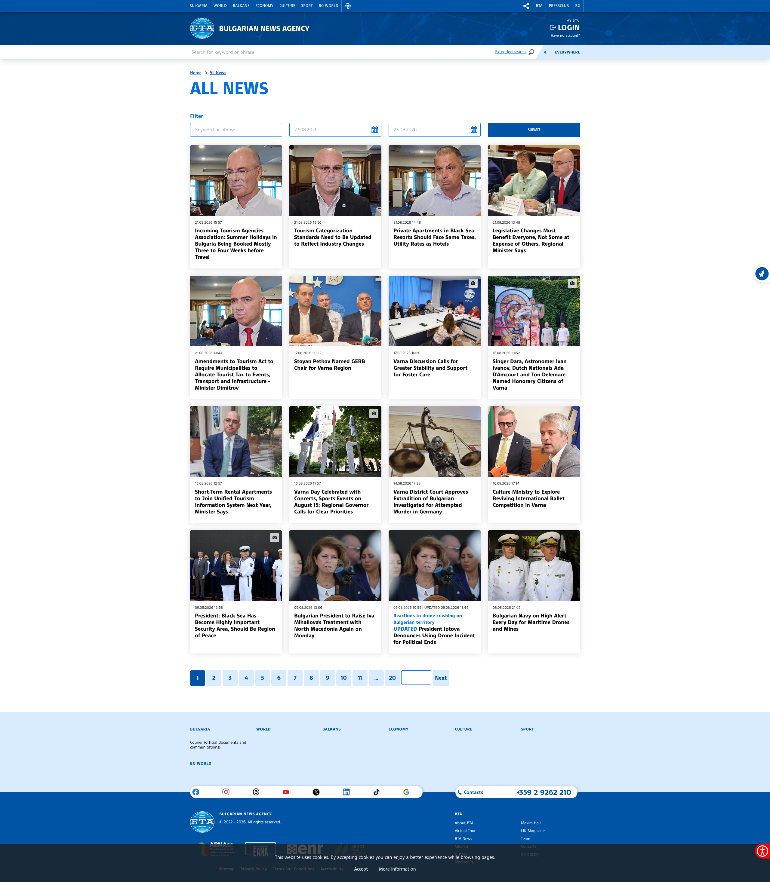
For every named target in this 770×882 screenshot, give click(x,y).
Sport (307, 5)
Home (196, 73)
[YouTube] (288, 792)
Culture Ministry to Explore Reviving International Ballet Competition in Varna (528, 498)
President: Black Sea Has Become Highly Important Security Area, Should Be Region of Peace (235, 625)
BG (577, 5)
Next (441, 678)
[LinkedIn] (348, 792)
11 (360, 678)
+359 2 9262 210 (543, 792)
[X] (318, 792)
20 (392, 678)
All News (218, 72)
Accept (361, 869)
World (220, 5)
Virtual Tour (465, 830)
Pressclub (559, 5)
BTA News (463, 838)
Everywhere (567, 52)
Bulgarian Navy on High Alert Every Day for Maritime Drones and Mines (531, 622)
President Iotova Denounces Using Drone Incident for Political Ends (434, 629)
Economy (265, 5)
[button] (348, 6)
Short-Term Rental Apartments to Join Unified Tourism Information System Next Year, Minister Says (233, 501)
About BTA (464, 823)
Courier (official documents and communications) (218, 745)
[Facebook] (198, 792)
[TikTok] (379, 792)
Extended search (510, 51)
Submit (534, 129)
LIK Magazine (533, 830)
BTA (539, 5)
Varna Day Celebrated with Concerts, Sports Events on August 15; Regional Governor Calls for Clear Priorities (331, 501)
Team (525, 838)
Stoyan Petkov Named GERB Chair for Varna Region (329, 364)
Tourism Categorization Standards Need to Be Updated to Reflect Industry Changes (332, 237)
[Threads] (258, 792)
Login (569, 27)
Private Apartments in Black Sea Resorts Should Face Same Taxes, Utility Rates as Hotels (434, 237)
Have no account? (565, 35)
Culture (287, 5)
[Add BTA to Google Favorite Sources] (409, 792)
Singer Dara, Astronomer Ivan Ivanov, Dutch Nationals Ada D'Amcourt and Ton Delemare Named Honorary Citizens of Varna (530, 374)
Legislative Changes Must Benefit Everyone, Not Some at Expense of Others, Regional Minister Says (531, 240)
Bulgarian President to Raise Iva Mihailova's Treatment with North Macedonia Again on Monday (334, 625)
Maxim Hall (531, 823)
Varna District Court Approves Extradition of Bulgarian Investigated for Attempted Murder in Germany (430, 501)
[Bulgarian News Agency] (202, 822)
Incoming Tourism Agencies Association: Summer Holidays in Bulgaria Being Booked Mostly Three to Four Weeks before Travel (236, 243)
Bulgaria (198, 5)
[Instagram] (228, 792)
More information (397, 869)
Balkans (241, 5)
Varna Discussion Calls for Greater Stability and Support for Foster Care (430, 368)
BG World (328, 5)
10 (344, 678)
